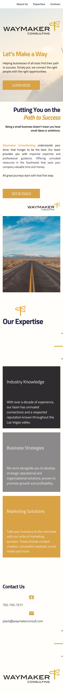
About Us (22, 4)
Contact (55, 4)
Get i (15, 193)
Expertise (39, 4)
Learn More (21, 85)
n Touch (25, 193)
